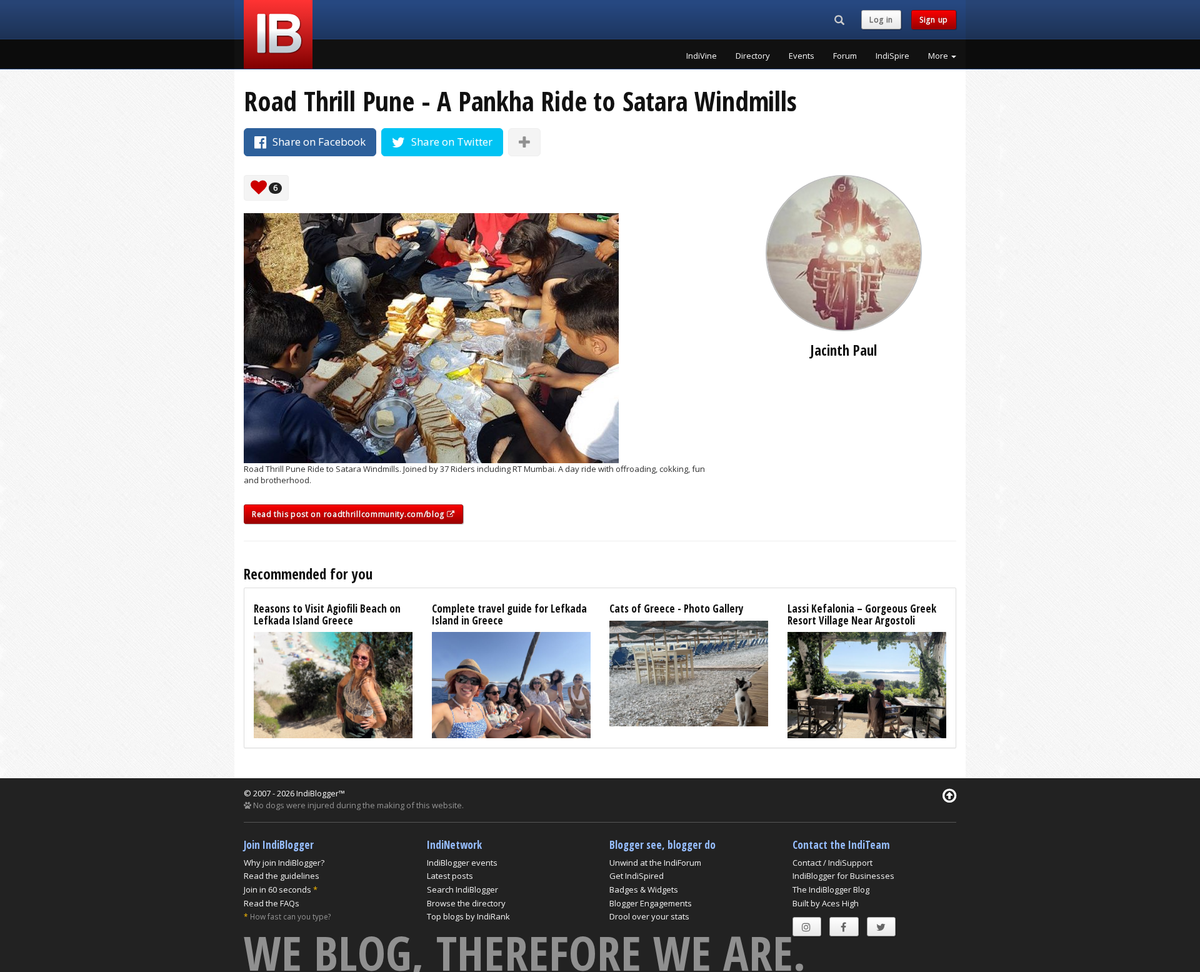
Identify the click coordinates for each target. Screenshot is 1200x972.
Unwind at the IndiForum (655, 862)
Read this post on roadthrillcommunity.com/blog (349, 514)
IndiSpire (892, 55)
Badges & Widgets (643, 889)
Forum (845, 55)
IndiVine (701, 55)
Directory (753, 55)
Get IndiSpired (636, 875)
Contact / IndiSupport (832, 862)
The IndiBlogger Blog (830, 889)
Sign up (933, 19)
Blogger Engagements (650, 903)
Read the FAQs (271, 903)
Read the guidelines (281, 875)
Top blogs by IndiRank (468, 916)
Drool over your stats (649, 916)
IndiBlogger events (462, 862)
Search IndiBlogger (462, 889)
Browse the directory (466, 903)
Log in (881, 19)
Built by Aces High (825, 903)
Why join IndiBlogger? (284, 862)
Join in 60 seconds (277, 889)
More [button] (939, 55)
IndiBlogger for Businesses (843, 875)
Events (801, 55)
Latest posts (450, 875)
